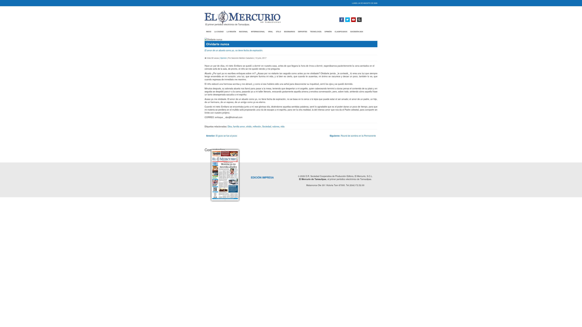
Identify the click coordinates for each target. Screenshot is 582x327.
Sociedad (266, 126)
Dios (230, 126)
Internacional (258, 31)
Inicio (208, 31)
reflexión (257, 126)
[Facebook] (341, 19)
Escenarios (289, 31)
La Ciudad (219, 31)
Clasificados (341, 31)
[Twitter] (347, 19)
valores (275, 126)
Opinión (328, 31)
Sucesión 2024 (356, 31)
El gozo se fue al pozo (221, 135)
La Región (231, 31)
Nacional (243, 31)
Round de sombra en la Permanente (353, 135)
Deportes (302, 31)
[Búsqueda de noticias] (359, 19)
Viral (270, 31)
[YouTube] (353, 19)
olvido (249, 126)
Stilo (278, 31)
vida (282, 126)
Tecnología (315, 31)
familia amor (239, 126)
